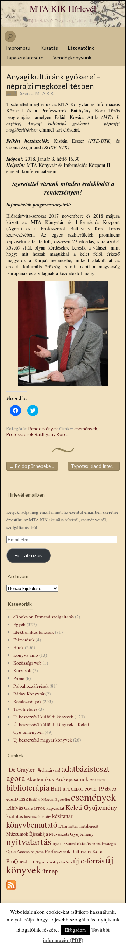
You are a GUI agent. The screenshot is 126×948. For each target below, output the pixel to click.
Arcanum (97, 779)
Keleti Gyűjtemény (91, 807)
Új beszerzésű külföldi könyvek (43, 717)
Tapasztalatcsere (24, 58)
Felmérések (24, 640)
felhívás (14, 807)
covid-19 (94, 788)
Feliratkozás (28, 556)
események (85, 428)
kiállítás (14, 816)
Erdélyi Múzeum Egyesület (49, 799)
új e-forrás (88, 860)
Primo (18, 678)
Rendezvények (43, 428)
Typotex (42, 861)
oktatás (84, 843)
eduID (12, 799)
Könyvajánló (25, 655)
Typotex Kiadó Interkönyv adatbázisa (95, 466)
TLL (31, 861)
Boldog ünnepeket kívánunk (33, 466)
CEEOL (77, 789)
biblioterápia (28, 787)
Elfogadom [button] (75, 930)
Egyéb (19, 624)
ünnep (50, 870)
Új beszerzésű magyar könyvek (42, 740)
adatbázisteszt (85, 768)
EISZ (23, 799)
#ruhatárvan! (49, 770)
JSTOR (39, 808)
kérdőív (44, 816)
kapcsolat (55, 808)
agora (15, 778)
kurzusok (30, 816)
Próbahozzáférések (31, 686)
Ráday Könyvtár (28, 693)
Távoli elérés (25, 709)
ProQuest (16, 861)
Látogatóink (81, 48)
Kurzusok (22, 670)
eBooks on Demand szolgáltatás (43, 616)
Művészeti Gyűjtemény (71, 834)
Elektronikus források (33, 632)
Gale (28, 808)
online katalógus (104, 843)
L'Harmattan (68, 826)
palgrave (37, 851)
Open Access (18, 852)
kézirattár (62, 816)
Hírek (18, 647)
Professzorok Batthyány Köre (36, 434)
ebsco (110, 788)
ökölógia (65, 861)
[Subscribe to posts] (11, 890)
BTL (66, 789)
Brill (56, 788)
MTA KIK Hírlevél (63, 8)
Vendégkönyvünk (72, 58)
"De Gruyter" (21, 769)
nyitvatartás (28, 841)
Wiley (53, 861)
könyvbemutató (31, 824)
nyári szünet (64, 843)
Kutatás (49, 48)
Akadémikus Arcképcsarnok (57, 778)
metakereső (88, 826)
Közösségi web (27, 663)
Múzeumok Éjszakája (27, 833)
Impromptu (18, 48)
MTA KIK (44, 93)
